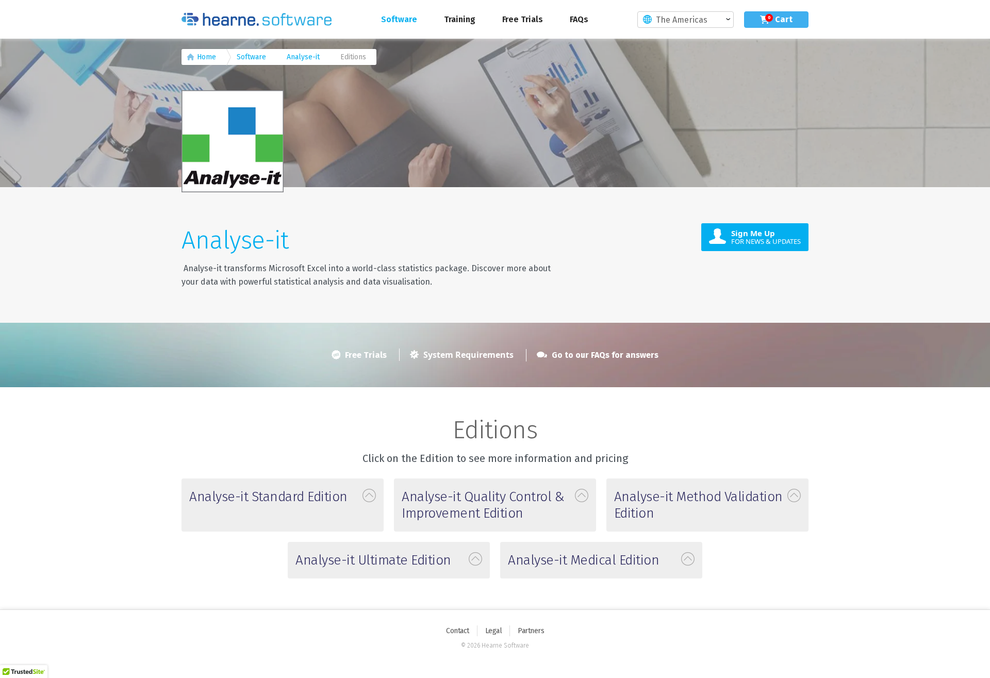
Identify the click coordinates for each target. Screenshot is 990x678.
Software (399, 19)
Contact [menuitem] (457, 630)
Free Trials (522, 19)
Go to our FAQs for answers (604, 355)
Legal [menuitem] (493, 630)
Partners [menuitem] (531, 630)
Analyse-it (303, 57)
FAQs (579, 19)
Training (459, 19)
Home (206, 57)
